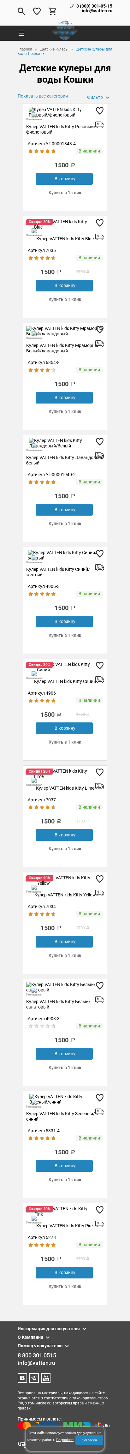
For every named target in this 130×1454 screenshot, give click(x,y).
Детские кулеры (54, 49)
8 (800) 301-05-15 (94, 6)
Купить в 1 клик (65, 192)
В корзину (65, 178)
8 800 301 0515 (37, 1355)
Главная (25, 49)
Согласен (89, 1440)
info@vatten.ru (97, 11)
